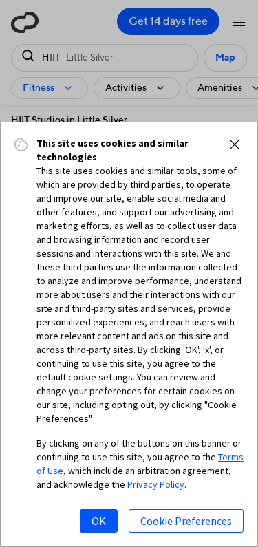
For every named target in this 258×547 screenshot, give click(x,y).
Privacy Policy (155, 484)
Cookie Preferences (186, 521)
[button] (234, 144)
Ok (99, 521)
